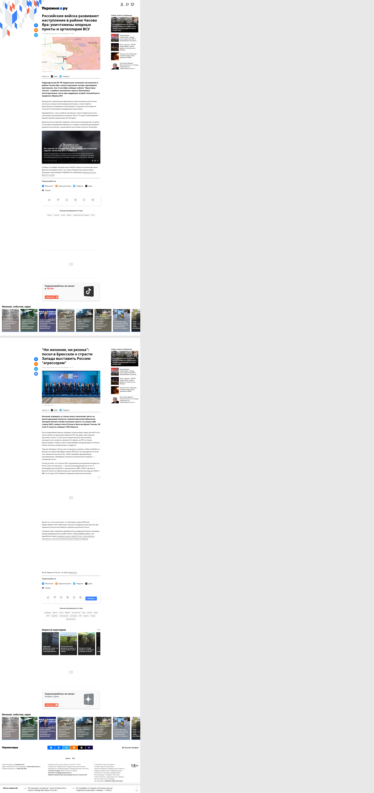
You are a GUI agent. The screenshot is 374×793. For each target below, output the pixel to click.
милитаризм (73, 616)
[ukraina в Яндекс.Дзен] (81, 748)
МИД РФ (67, 612)
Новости (49, 215)
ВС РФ (92, 215)
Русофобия (54, 616)
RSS (73, 758)
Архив (67, 758)
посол (83, 612)
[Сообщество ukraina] (58, 748)
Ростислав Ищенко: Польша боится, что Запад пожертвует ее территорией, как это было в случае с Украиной (129, 65)
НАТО (48, 616)
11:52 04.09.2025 (46, 33)
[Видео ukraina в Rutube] (89, 748)
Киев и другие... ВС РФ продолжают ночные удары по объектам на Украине (127, 47)
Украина (93, 616)
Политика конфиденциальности (59, 773)
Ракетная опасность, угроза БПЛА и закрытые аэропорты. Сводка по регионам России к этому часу (124, 27)
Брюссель (86, 616)
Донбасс (69, 215)
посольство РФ (76, 612)
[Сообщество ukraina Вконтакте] (51, 748)
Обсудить (91, 598)
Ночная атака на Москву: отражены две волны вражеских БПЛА (128, 55)
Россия (63, 215)
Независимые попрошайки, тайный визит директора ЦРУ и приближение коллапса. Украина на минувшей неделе (128, 38)
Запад (95, 612)
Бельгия (90, 612)
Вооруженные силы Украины (81, 215)
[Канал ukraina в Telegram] (66, 748)
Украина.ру (73, 572)
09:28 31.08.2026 (46, 367)
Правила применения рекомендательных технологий (67, 775)
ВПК (80, 616)
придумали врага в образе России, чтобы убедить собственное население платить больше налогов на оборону (68, 537)
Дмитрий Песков (70, 619)
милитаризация (64, 616)
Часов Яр (56, 215)
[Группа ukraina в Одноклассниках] (74, 748)
